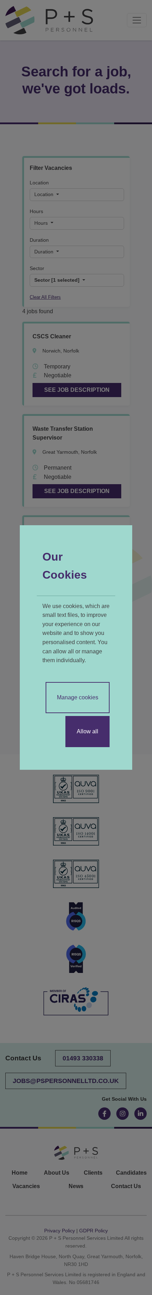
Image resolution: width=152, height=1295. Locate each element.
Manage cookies (77, 697)
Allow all (87, 731)
